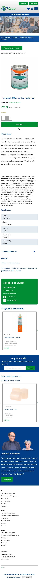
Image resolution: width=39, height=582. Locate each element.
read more (7, 479)
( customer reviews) (14, 102)
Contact (3, 506)
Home (3, 491)
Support (3, 503)
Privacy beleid (5, 559)
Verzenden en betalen (7, 554)
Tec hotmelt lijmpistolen (8, 493)
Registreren (33, 3)
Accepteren (27, 577)
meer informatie (16, 577)
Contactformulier (12, 300)
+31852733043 (11, 297)
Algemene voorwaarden (8, 556)
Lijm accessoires (6, 501)
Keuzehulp (4, 551)
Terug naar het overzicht (12, 48)
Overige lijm (4, 498)
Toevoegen (19, 124)
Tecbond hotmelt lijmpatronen (10, 496)
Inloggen (23, 3)
